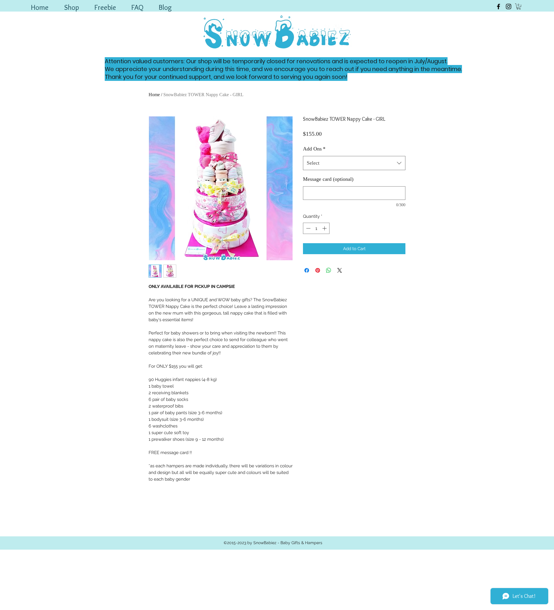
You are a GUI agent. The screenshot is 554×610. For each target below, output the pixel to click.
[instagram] (508, 6)
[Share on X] (339, 270)
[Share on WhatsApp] (328, 270)
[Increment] (325, 228)
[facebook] (498, 6)
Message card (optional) (328, 179)
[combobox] (354, 163)
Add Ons (314, 149)
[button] (518, 6)
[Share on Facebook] (306, 270)
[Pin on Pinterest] (317, 270)
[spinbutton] (316, 228)
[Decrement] (308, 228)
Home (154, 94)
